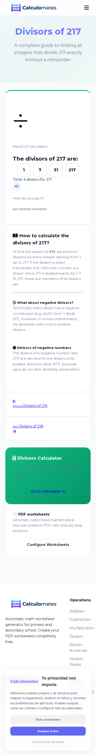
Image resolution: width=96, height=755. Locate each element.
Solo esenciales (48, 719)
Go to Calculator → (48, 491)
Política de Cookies (48, 742)
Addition (77, 611)
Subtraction (80, 619)
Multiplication (82, 628)
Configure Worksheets (48, 545)
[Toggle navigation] (86, 8)
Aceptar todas (48, 731)
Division (76, 636)
